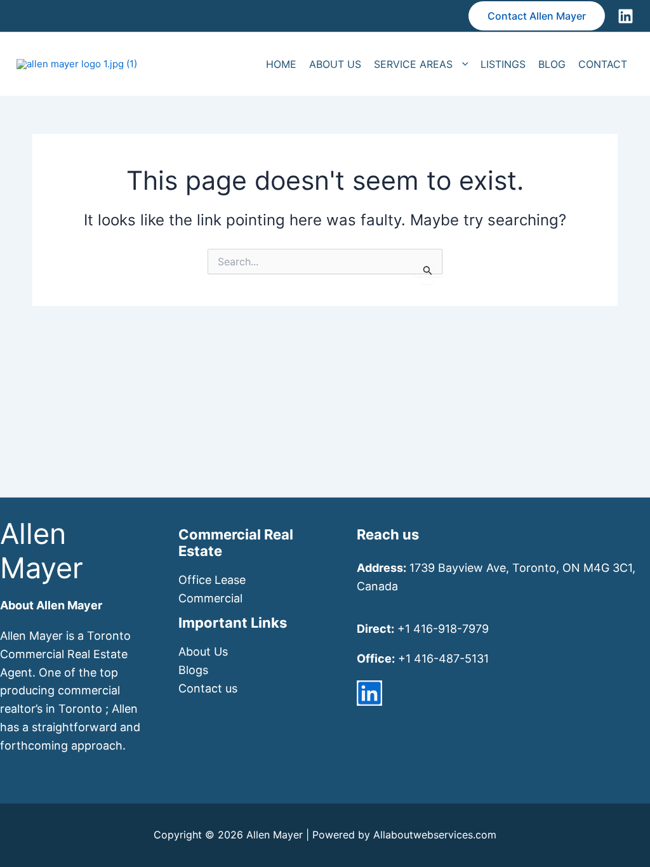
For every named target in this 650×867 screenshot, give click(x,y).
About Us (203, 651)
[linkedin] (369, 693)
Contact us (207, 688)
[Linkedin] (625, 16)
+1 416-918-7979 (443, 628)
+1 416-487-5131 (443, 658)
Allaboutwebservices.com (434, 834)
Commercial (210, 598)
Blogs (193, 670)
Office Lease (212, 579)
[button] (536, 15)
